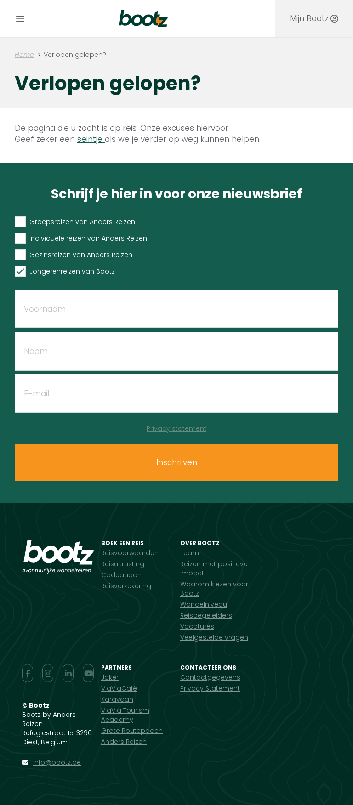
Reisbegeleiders (206, 615)
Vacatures (197, 626)
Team (189, 552)
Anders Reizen (124, 741)
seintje (91, 139)
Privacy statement (176, 428)
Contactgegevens (210, 677)
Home (24, 54)
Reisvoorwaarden (130, 552)
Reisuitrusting (122, 564)
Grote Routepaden (132, 730)
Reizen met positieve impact (214, 568)
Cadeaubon (121, 575)
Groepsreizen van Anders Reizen (82, 221)
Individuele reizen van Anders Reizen (88, 238)
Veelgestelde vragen (214, 637)
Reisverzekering (126, 586)
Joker (110, 677)
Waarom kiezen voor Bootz (214, 589)
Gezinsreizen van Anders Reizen (80, 254)
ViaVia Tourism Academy (125, 715)
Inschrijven (176, 462)
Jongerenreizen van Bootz (72, 271)
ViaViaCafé (119, 688)
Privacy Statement (210, 688)
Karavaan (117, 699)
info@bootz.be (57, 762)
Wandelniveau (203, 604)
